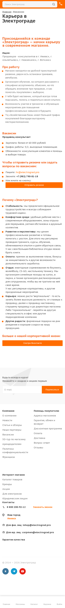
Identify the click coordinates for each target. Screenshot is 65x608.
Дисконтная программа (48, 428)
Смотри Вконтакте (32, 343)
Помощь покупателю (46, 410)
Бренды (7, 484)
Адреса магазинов (45, 415)
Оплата (38, 433)
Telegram (14, 571)
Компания (8, 410)
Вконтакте (5, 571)
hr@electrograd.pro (27, 172)
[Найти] (53, 4)
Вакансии (8, 434)
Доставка (39, 438)
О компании (9, 415)
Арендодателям (11, 444)
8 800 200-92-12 (16, 506)
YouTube (22, 571)
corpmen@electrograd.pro (30, 532)
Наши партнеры (11, 429)
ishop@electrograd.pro (28, 525)
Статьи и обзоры (12, 425)
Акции (6, 488)
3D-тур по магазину (14, 439)
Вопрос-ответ (42, 442)
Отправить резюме (34, 185)
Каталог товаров (12, 479)
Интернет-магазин (13, 474)
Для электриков (12, 493)
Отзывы (38, 447)
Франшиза (8, 456)
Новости (7, 420)
